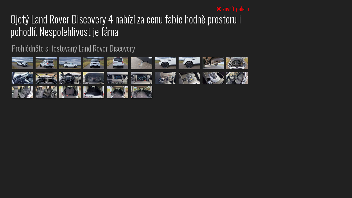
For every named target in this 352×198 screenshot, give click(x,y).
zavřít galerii (235, 8)
